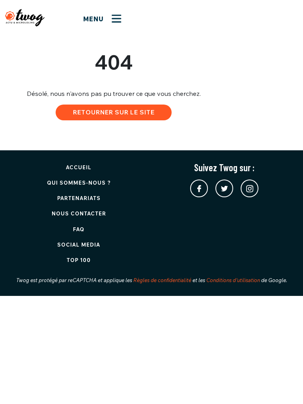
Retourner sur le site (114, 112)
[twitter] (224, 188)
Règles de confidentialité (162, 280)
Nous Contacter (79, 213)
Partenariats (79, 198)
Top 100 (79, 260)
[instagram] (249, 188)
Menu (94, 19)
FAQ (78, 229)
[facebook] (199, 188)
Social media (78, 244)
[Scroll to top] (285, 386)
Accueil (79, 167)
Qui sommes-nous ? (79, 183)
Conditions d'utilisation (233, 280)
